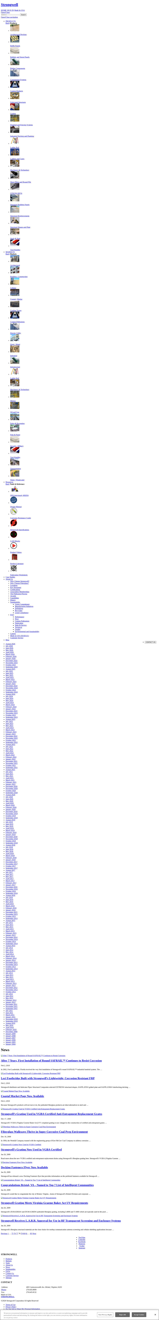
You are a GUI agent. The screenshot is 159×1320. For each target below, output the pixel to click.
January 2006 (10, 1040)
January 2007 (10, 1038)
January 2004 (10, 1044)
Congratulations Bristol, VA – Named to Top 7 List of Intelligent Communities (47, 1185)
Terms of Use (10, 1305)
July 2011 (9, 1011)
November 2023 (12, 713)
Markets (9, 1261)
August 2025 (10, 669)
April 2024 (10, 703)
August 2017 (10, 870)
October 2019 (11, 816)
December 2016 (11, 887)
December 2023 (11, 711)
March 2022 (10, 755)
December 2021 (11, 761)
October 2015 (11, 916)
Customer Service (12, 1276)
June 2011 (9, 1013)
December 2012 (11, 988)
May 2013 (9, 977)
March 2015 (10, 931)
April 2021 (10, 778)
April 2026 (10, 652)
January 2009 (10, 1034)
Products (9, 1259)
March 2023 (10, 730)
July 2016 (9, 897)
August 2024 (10, 694)
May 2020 (9, 801)
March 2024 (10, 705)
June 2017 (9, 874)
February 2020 (11, 807)
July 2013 (9, 973)
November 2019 (12, 814)
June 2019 (9, 824)
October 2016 (11, 891)
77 (17, 1234)
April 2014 (10, 954)
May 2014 (9, 952)
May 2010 (9, 1025)
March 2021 (10, 780)
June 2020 (9, 799)
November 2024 (12, 688)
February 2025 (11, 682)
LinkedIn (81, 1240)
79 (22, 1234)
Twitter (82, 1246)
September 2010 (12, 1021)
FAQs (8, 1271)
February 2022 (11, 757)
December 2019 (11, 812)
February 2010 (11, 1030)
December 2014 (11, 937)
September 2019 (12, 818)
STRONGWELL (8, 1297)
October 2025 (11, 665)
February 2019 (11, 833)
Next (34, 1234)
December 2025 (11, 661)
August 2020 (10, 795)
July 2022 (9, 747)
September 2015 (12, 918)
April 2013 (10, 979)
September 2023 (12, 717)
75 (12, 1234)
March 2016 (10, 906)
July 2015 (9, 923)
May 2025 (9, 675)
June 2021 (9, 774)
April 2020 (10, 803)
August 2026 (10, 644)
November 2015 (12, 914)
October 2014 (11, 941)
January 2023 (10, 734)
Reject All (122, 1314)
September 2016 (12, 893)
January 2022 (10, 759)
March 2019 (10, 830)
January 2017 (10, 885)
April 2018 (10, 853)
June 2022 (9, 749)
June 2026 (9, 648)
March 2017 (10, 881)
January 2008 (10, 1036)
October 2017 (11, 866)
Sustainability (10, 1269)
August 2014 (10, 946)
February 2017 (11, 883)
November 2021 (12, 763)
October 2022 (11, 740)
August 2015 (10, 921)
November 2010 (12, 1019)
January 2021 (10, 784)
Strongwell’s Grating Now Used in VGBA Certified (31, 1149)
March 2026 (10, 654)
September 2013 (12, 969)
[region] (79, 1315)
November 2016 (12, 889)
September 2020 (12, 793)
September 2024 (12, 692)
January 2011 (10, 1017)
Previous (4, 1234)
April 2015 (10, 929)
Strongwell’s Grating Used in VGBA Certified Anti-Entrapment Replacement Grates (51, 1113)
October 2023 (11, 715)
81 (26, 1234)
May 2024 (9, 700)
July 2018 (9, 847)
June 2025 (9, 673)
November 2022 (12, 738)
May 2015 (9, 927)
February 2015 (11, 933)
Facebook (81, 1242)
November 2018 (12, 839)
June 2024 (9, 698)
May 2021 (9, 776)
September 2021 (12, 768)
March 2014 (10, 956)
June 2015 (9, 925)
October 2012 (11, 992)
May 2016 (9, 902)
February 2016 (11, 908)
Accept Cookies (139, 1314)
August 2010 (10, 1023)
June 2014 (9, 950)
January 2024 (10, 709)
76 (15, 1234)
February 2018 (11, 858)
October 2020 (11, 791)
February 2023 (11, 732)
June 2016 (9, 900)
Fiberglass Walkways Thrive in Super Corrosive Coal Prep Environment (44, 1131)
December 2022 (11, 736)
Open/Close (5, 12)
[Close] (155, 1314)
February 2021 (11, 782)
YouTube (81, 1237)
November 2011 (11, 1006)
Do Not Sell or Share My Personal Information (23, 1309)
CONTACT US (150, 642)
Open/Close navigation (9, 17)
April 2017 (10, 879)
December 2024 (11, 686)
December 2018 (11, 837)
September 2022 (12, 742)
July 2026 (9, 646)
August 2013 (10, 971)
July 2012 (9, 994)
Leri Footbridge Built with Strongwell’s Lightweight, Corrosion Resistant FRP (48, 1078)
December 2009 (11, 1032)
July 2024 (9, 696)
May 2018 (9, 851)
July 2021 (9, 772)
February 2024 (11, 707)
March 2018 (10, 856)
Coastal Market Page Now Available (22, 1096)
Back (7, 23)
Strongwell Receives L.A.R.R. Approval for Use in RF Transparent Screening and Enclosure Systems (61, 1220)
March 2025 (10, 679)
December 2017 (11, 862)
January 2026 (10, 659)
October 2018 (11, 841)
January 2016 (10, 910)
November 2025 (12, 663)
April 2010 (10, 1027)
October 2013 (11, 967)
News (8, 1267)
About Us (9, 1265)
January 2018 (10, 860)
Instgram (82, 1248)
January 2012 (10, 1002)
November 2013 (12, 965)
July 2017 (9, 872)
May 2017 (9, 877)
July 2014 (9, 948)
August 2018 (10, 845)
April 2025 (10, 677)
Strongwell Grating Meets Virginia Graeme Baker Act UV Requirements (44, 1202)
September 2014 (12, 944)
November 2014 (12, 939)
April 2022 (10, 753)
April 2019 (10, 828)
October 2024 (11, 690)
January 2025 (10, 684)
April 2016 (10, 904)
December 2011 (11, 1004)
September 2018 (12, 843)
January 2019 (10, 835)
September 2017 (12, 868)
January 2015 (10, 935)
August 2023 (10, 719)
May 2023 (9, 726)
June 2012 (9, 996)
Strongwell (9, 4)
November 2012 (12, 990)
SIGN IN (10, 10)
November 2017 (12, 864)
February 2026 (11, 656)
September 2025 (12, 667)
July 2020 (9, 797)
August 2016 (10, 895)
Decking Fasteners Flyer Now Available (24, 1167)
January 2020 (10, 809)
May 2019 (9, 826)
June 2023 (9, 724)
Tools (8, 1263)
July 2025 (9, 671)
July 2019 (9, 822)
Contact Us (10, 1273)
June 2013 (9, 975)
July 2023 (9, 721)
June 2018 (9, 849)
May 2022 (9, 751)
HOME (4, 10)
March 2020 (10, 805)
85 (31, 1234)
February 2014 (11, 958)
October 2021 (11, 765)
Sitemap (9, 1278)
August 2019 (10, 820)
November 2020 (12, 788)
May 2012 (9, 998)
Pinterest (82, 1244)
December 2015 (11, 912)
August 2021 (10, 770)
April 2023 (10, 728)
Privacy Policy (11, 1307)
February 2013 (11, 983)
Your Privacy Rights (105, 1314)
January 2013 (10, 986)
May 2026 (9, 650)
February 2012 (11, 1000)
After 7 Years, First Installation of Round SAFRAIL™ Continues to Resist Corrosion (51, 1060)
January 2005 (10, 1042)
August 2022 (10, 744)
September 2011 (11, 1009)
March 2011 (10, 1015)
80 (24, 1234)
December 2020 (11, 786)
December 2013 (11, 962)
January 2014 (10, 960)
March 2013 (10, 981)
